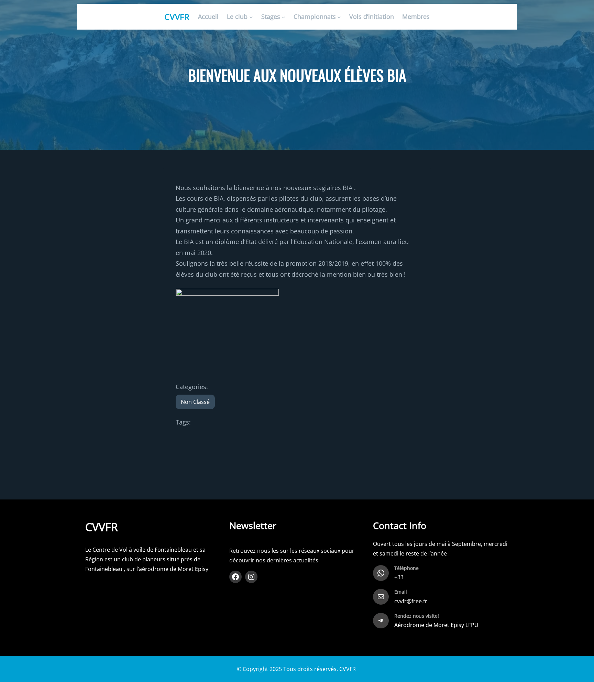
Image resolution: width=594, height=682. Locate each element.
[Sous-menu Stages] (283, 17)
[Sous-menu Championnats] (339, 17)
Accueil (208, 17)
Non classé (195, 402)
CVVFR (177, 16)
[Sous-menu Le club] (251, 17)
